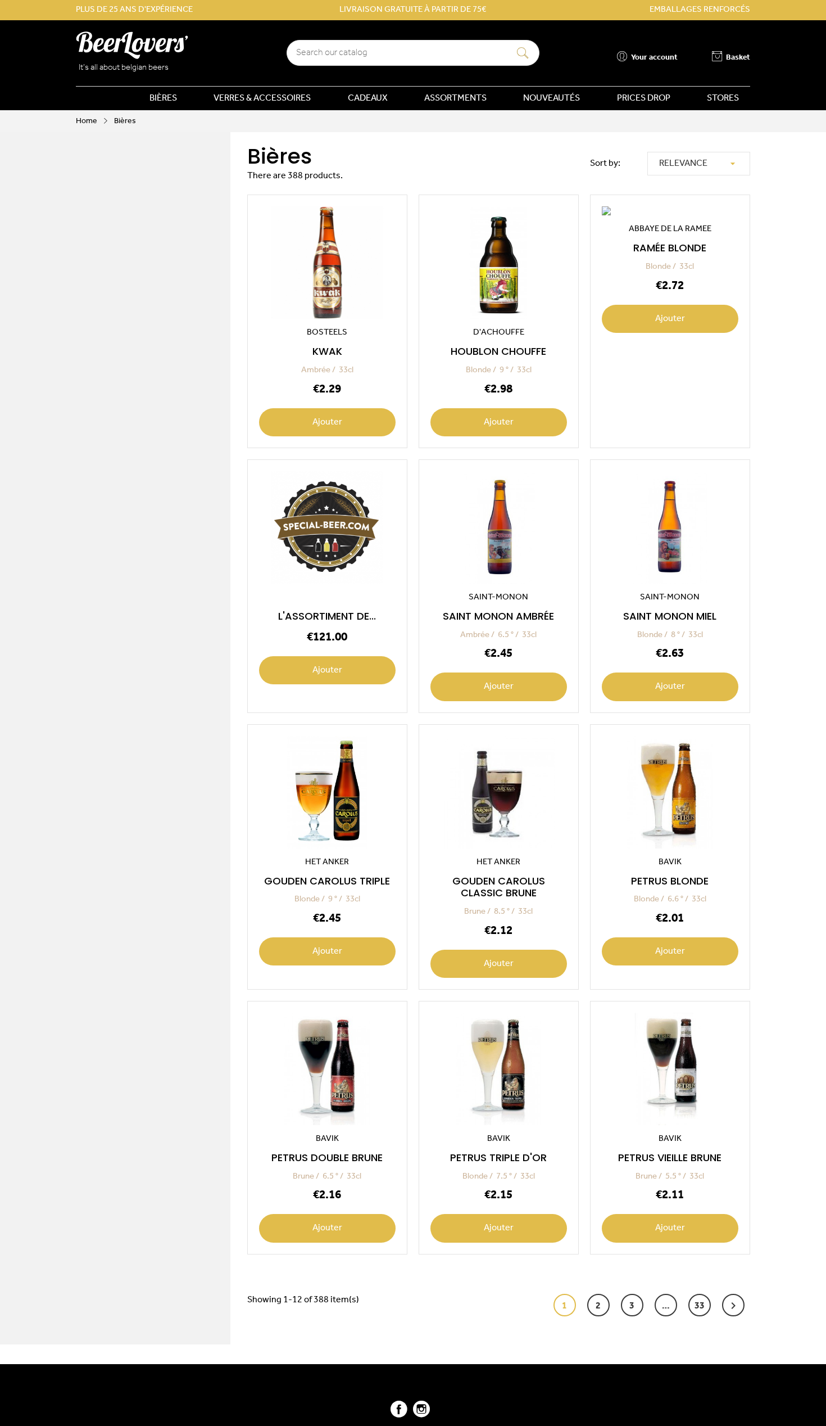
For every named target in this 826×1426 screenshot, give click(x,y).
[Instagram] (421, 1414)
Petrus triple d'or (498, 1157)
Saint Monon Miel (669, 616)
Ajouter (327, 422)
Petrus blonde (670, 881)
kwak (327, 351)
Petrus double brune (327, 1157)
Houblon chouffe (498, 351)
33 (700, 1306)
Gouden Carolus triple (327, 881)
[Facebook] (399, 1414)
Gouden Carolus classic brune (498, 887)
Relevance (698, 163)
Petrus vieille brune (669, 1157)
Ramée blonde (669, 248)
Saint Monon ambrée (498, 616)
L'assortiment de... (327, 616)
